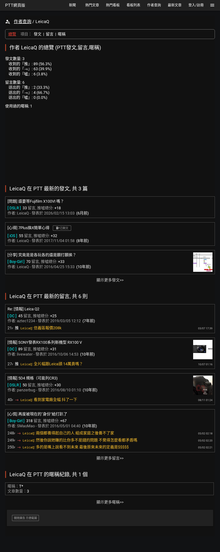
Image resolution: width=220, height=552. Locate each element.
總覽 (12, 34)
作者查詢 (22, 21)
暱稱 (62, 34)
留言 (49, 34)
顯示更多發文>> (110, 280)
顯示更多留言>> (110, 458)
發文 (37, 34)
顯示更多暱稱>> (110, 502)
